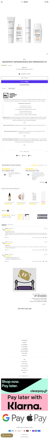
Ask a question (24, 151)
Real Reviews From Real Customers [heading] (11, 165)
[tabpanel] (24, 119)
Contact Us (24, 368)
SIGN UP (43, 304)
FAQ (24, 359)
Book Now (24, 355)
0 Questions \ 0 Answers (6, 217)
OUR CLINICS (24, 353)
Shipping (22, 69)
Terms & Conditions (24, 366)
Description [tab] (4, 88)
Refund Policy (24, 361)
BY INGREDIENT (24, 349)
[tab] (4, 225)
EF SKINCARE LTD (24, 376)
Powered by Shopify (24, 436)
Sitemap (24, 372)
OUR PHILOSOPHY (24, 351)
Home (24, 59)
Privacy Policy (24, 363)
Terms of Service (24, 370)
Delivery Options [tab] (12, 88)
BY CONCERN (24, 346)
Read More (11, 178)
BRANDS (24, 342)
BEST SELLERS (24, 340)
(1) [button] (23, 215)
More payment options (24, 84)
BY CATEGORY (24, 344)
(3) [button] (23, 214)
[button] (45, 165)
